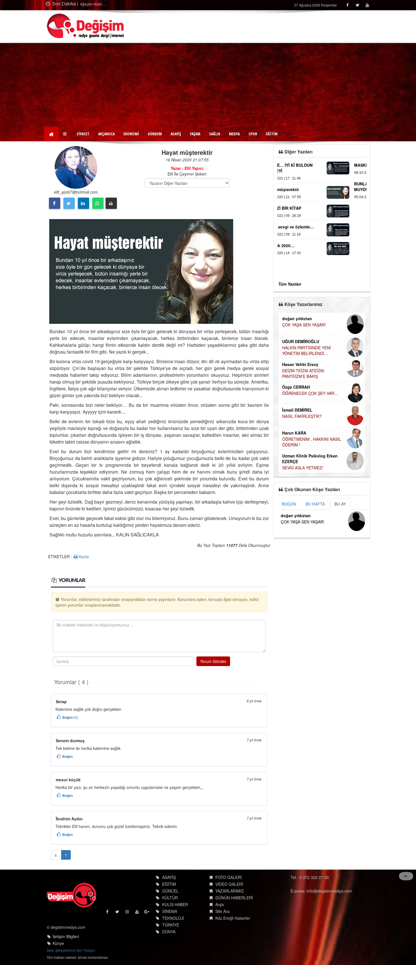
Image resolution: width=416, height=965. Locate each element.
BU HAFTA (315, 504)
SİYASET (83, 133)
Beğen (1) (70, 717)
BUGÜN (289, 504)
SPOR (252, 133)
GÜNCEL (170, 891)
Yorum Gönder (213, 661)
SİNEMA (169, 911)
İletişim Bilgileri (66, 936)
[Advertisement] (208, 85)
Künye (58, 943)
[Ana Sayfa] (86, 26)
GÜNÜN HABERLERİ (234, 897)
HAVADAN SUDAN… (300, 376)
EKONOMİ (131, 133)
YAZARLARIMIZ (229, 891)
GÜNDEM (155, 133)
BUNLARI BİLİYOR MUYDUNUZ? (298, 186)
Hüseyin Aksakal (298, 370)
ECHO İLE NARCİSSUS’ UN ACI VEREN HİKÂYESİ (311, 397)
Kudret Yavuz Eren (300, 439)
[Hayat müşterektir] (141, 271)
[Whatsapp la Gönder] (98, 203)
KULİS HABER (175, 904)
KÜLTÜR (170, 897)
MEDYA (234, 133)
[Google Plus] (147, 913)
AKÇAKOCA (106, 133)
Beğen (67, 756)
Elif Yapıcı (291, 388)
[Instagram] (127, 913)
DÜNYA (168, 931)
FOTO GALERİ (228, 877)
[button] (65, 134)
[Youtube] (367, 5)
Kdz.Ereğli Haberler (232, 918)
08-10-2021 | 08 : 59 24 (299, 173)
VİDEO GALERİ (229, 884)
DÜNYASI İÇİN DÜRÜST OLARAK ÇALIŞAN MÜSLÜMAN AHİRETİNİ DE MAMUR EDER (312, 353)
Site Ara (222, 911)
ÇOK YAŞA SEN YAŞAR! (302, 522)
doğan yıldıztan (296, 515)
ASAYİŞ (176, 133)
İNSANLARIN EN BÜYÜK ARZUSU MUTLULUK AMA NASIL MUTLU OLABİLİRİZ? (313, 422)
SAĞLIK (214, 133)
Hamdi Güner (294, 341)
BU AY (340, 504)
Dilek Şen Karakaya (300, 318)
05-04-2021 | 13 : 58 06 (299, 197)
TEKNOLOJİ (173, 918)
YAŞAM (195, 133)
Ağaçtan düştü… (92, 3)
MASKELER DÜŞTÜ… (301, 165)
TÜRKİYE (170, 925)
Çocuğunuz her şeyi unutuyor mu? (313, 445)
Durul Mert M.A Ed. (300, 411)
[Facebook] (347, 5)
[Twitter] (357, 5)
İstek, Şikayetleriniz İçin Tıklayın (71, 950)
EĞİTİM (272, 133)
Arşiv (219, 904)
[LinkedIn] (83, 203)
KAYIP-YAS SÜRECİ (299, 325)
